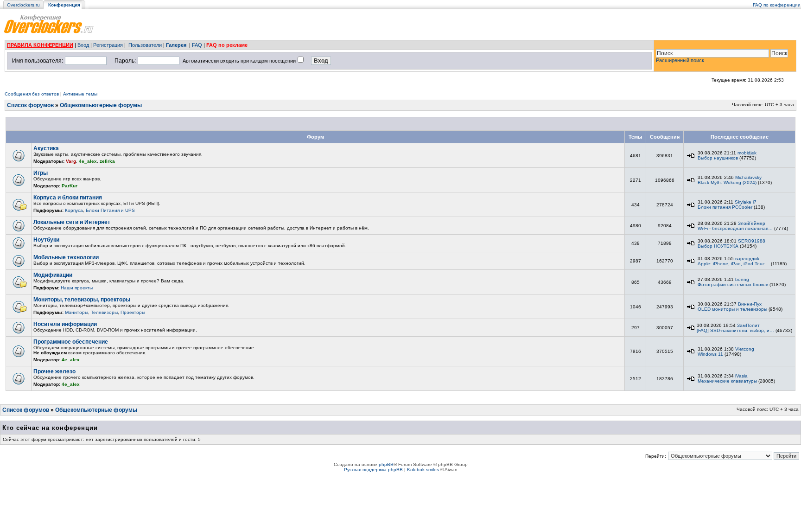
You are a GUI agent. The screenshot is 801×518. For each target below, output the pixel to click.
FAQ (197, 45)
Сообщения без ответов (32, 93)
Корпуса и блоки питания (67, 197)
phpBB (386, 464)
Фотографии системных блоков (733, 284)
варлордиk (747, 258)
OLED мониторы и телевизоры (732, 309)
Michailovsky (748, 177)
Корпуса (74, 210)
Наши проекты (77, 287)
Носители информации (65, 324)
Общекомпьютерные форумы (101, 105)
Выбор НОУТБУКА (718, 246)
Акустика (46, 148)
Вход (83, 45)
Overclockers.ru (23, 4)
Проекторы (133, 312)
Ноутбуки (46, 240)
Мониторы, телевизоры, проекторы (81, 299)
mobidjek (746, 152)
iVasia (741, 375)
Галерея (176, 45)
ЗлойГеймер (751, 223)
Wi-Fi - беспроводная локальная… (735, 228)
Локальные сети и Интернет (71, 222)
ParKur (69, 185)
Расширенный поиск (680, 60)
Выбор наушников (718, 157)
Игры (40, 173)
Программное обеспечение (70, 342)
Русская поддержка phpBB (373, 469)
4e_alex (88, 161)
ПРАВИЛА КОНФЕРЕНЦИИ (40, 45)
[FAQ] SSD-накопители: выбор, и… (735, 330)
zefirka (107, 161)
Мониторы (76, 312)
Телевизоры (104, 312)
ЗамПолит (748, 325)
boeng (742, 279)
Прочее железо (54, 371)
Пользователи (145, 45)
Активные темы (80, 93)
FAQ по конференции (777, 4)
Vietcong (744, 349)
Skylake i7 (745, 202)
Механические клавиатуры (727, 381)
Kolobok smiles (423, 469)
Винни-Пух (750, 304)
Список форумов (30, 105)
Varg (71, 161)
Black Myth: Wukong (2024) (727, 182)
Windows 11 (710, 354)
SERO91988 (751, 240)
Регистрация (108, 45)
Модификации (52, 275)
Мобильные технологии (66, 257)
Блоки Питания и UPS (110, 210)
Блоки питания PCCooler (725, 207)
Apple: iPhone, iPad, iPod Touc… (733, 263)
